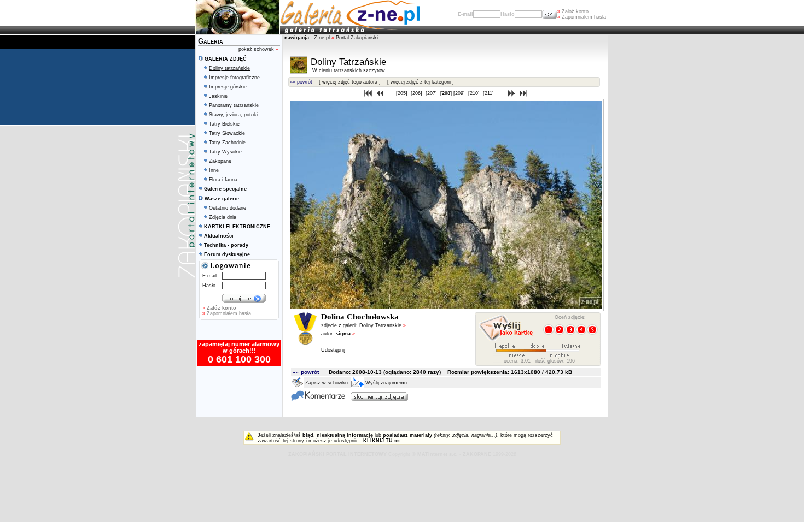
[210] (474, 93)
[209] (460, 93)
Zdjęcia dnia (222, 217)
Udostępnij (333, 350)
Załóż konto (573, 11)
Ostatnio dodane (227, 208)
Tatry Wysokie (225, 152)
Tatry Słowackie (227, 133)
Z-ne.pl (322, 37)
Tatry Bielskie (224, 124)
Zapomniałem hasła (581, 17)
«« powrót (301, 82)
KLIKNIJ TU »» (381, 440)
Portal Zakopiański (357, 37)
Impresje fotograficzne (234, 77)
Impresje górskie (228, 87)
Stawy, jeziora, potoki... (236, 114)
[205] (402, 93)
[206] (417, 93)
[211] (489, 93)
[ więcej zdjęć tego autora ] (350, 82)
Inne (214, 170)
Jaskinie (218, 96)
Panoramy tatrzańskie (234, 105)
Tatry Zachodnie (227, 142)
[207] (432, 93)
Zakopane (220, 161)
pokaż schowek (258, 49)
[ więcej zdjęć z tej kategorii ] (420, 82)
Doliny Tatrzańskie (382, 325)
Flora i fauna (223, 179)
